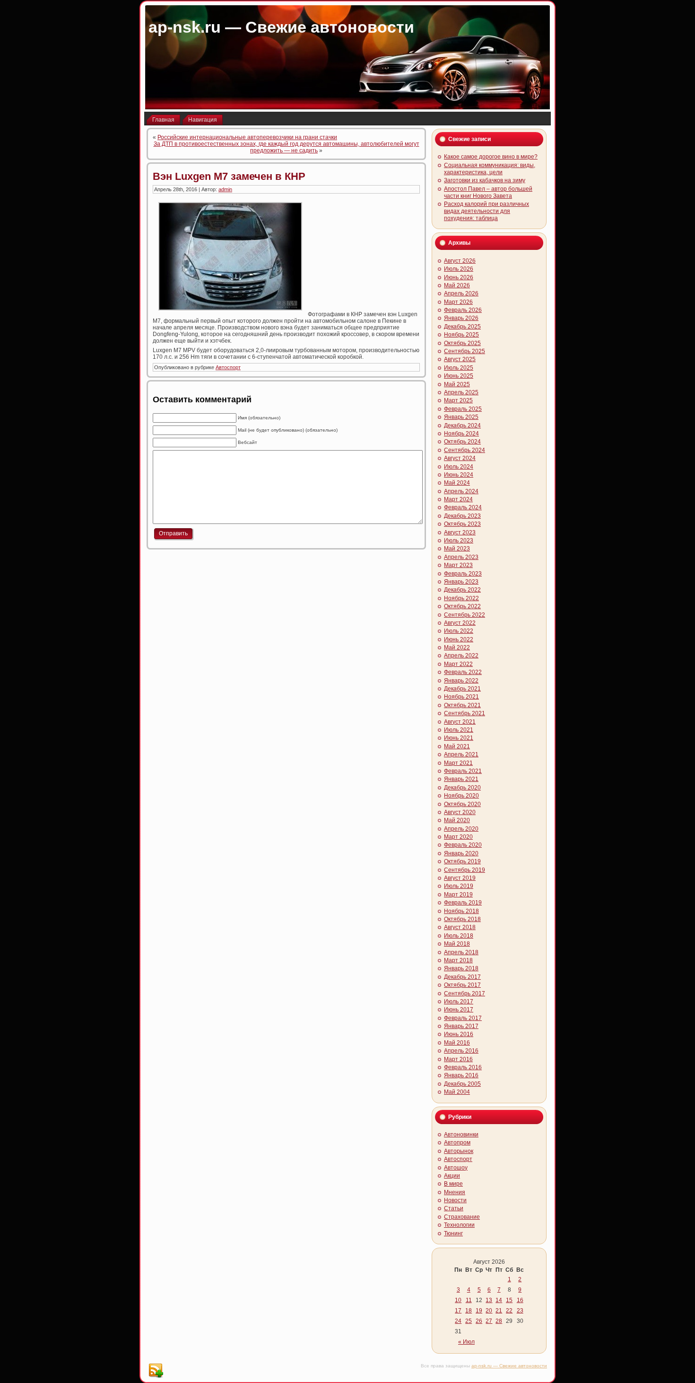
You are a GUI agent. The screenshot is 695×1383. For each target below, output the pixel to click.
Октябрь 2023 (462, 524)
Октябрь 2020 (462, 804)
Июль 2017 (458, 1001)
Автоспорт (228, 367)
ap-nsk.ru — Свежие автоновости (281, 27)
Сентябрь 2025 (464, 351)
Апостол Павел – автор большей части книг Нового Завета (488, 192)
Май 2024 (457, 482)
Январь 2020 (461, 853)
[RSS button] (155, 1370)
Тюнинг (453, 1233)
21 (498, 1310)
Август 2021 (460, 721)
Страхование (462, 1217)
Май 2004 (457, 1092)
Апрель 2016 (461, 1050)
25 (468, 1321)
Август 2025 (460, 359)
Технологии (459, 1225)
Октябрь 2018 (462, 919)
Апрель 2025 (461, 392)
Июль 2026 (458, 269)
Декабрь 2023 (462, 516)
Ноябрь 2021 (461, 696)
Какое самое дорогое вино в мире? (491, 156)
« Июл (466, 1342)
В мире (453, 1183)
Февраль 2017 (463, 1018)
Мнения (454, 1192)
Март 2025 (458, 400)
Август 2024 (460, 458)
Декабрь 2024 (462, 425)
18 (468, 1310)
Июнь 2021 (458, 738)
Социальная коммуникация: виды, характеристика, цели (489, 169)
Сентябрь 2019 (464, 870)
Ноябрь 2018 (461, 911)
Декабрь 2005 (462, 1084)
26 (479, 1321)
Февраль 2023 (463, 573)
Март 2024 (458, 499)
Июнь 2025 (458, 375)
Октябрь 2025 (462, 343)
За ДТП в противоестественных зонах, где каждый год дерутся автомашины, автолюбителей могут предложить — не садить (286, 147)
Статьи (453, 1208)
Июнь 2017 (458, 1009)
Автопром (457, 1142)
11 (469, 1300)
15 (509, 1300)
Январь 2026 (461, 318)
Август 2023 (460, 532)
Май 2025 (457, 384)
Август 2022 (460, 623)
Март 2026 (458, 302)
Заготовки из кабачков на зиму (484, 180)
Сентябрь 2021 (464, 713)
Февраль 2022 (463, 672)
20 (489, 1310)
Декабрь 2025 (462, 326)
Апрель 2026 (461, 293)
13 (489, 1300)
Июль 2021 (458, 730)
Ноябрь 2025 (461, 334)
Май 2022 (457, 647)
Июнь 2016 (458, 1034)
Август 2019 (460, 878)
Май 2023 (457, 548)
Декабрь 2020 (462, 787)
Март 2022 (458, 664)
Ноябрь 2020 (461, 795)
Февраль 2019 (463, 902)
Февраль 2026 (463, 310)
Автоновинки (461, 1134)
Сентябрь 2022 (464, 615)
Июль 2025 (458, 367)
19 (479, 1310)
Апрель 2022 (461, 655)
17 (458, 1310)
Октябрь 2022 (462, 606)
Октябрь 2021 (462, 705)
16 (520, 1300)
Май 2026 (457, 285)
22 (509, 1310)
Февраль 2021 (463, 771)
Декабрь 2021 (462, 688)
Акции (452, 1175)
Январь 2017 (461, 1026)
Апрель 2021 (461, 754)
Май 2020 (457, 820)
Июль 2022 (458, 631)
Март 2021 (458, 763)
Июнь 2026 (458, 277)
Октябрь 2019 (462, 861)
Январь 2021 (461, 779)
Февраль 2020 (463, 845)
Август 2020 (460, 812)
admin (225, 189)
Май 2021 (457, 746)
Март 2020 (458, 836)
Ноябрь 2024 (461, 433)
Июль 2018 (458, 935)
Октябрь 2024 (462, 441)
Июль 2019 (458, 886)
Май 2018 (457, 943)
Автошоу (456, 1167)
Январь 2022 (461, 680)
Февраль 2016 (463, 1067)
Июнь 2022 (458, 639)
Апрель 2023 (461, 557)
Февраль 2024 (463, 507)
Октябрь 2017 (462, 985)
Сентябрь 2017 (464, 993)
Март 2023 (458, 565)
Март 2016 (458, 1059)
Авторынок (458, 1151)
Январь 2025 (461, 417)
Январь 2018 (461, 968)
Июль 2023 (458, 540)
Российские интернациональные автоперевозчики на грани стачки (247, 137)
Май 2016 (457, 1042)
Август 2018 (460, 927)
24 (458, 1321)
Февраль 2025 (463, 409)
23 (520, 1310)
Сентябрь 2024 (464, 450)
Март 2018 (458, 960)
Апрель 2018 (461, 952)
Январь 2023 (461, 581)
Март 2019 (458, 894)
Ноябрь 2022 (461, 598)
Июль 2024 (458, 466)
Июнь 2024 (458, 474)
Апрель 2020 (461, 828)
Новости (455, 1200)
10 (458, 1300)
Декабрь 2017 (462, 977)
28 (498, 1321)
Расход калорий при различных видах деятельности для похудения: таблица (486, 211)
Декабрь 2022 (462, 589)
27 (489, 1321)
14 (498, 1300)
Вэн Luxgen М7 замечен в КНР (229, 176)
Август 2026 (460, 260)
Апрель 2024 (461, 491)
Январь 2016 (461, 1075)
